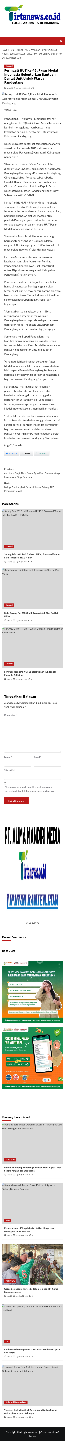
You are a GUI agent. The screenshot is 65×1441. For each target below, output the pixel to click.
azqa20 (10, 88)
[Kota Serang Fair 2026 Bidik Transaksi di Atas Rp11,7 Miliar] (32, 588)
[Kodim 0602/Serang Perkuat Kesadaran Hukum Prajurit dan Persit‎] (32, 1325)
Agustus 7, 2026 (21, 562)
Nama (8, 756)
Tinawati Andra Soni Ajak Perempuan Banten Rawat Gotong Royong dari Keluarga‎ (30, 1411)
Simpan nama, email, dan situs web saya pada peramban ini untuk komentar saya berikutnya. (30, 789)
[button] (5, 40)
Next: (29, 487)
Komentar (10, 715)
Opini (8, 1220)
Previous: (32, 473)
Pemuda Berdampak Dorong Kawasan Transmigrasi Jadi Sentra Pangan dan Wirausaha (32, 1169)
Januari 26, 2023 (23, 88)
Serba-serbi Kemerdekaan (16, 1402)
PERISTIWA (10, 1281)
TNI (7, 1341)
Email (37, 756)
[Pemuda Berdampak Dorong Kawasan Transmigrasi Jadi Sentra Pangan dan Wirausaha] (32, 1143)
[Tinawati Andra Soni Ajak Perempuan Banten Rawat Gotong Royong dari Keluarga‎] (32, 1385)
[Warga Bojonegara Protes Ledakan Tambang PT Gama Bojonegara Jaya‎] (32, 1264)
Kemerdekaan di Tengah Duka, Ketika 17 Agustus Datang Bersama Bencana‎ (29, 1230)
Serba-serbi (10, 1160)
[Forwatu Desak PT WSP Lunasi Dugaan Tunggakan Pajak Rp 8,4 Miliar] (32, 647)
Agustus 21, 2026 (22, 1175)
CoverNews (46, 1432)
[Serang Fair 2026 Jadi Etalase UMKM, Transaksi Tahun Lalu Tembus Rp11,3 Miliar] (32, 529)
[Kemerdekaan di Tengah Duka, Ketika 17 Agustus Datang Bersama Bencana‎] (32, 1203)
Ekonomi (9, 66)
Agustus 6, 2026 (21, 620)
